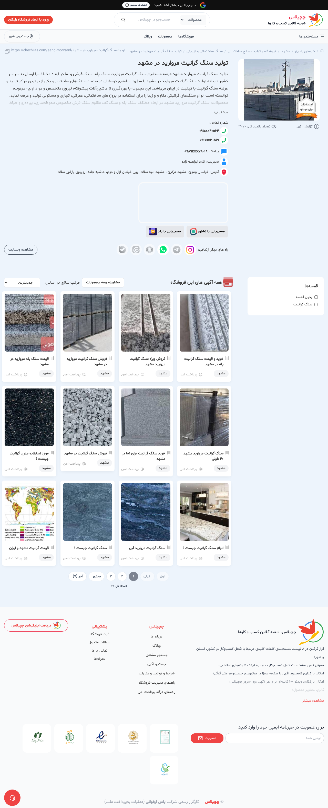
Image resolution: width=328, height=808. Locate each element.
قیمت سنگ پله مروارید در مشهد (30, 361)
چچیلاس (297, 17)
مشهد (285, 51)
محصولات (165, 36)
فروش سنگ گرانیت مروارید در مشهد (87, 361)
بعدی (97, 576)
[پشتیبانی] (12, 798)
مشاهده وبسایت (20, 249)
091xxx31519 (209, 140)
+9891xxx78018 (196, 151)
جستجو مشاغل (157, 655)
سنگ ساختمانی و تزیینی (205, 51)
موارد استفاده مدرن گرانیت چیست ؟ (29, 456)
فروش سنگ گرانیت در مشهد (85, 453)
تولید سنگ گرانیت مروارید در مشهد (155, 51)
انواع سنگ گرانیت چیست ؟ (203, 548)
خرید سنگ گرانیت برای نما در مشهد (143, 456)
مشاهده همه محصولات (103, 282)
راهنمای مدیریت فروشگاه (156, 682)
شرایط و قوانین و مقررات (157, 673)
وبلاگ (148, 36)
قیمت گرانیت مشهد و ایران (29, 548)
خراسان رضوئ (305, 51)
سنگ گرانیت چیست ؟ (90, 548)
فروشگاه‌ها (186, 36)
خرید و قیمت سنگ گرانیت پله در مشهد (203, 361)
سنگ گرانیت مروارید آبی (147, 548)
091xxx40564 (209, 130)
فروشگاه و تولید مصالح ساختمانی (252, 51)
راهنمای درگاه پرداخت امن (156, 692)
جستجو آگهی (156, 664)
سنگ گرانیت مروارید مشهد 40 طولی (203, 456)
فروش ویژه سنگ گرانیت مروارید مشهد (147, 361)
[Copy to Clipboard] (7, 52)
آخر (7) (78, 576)
